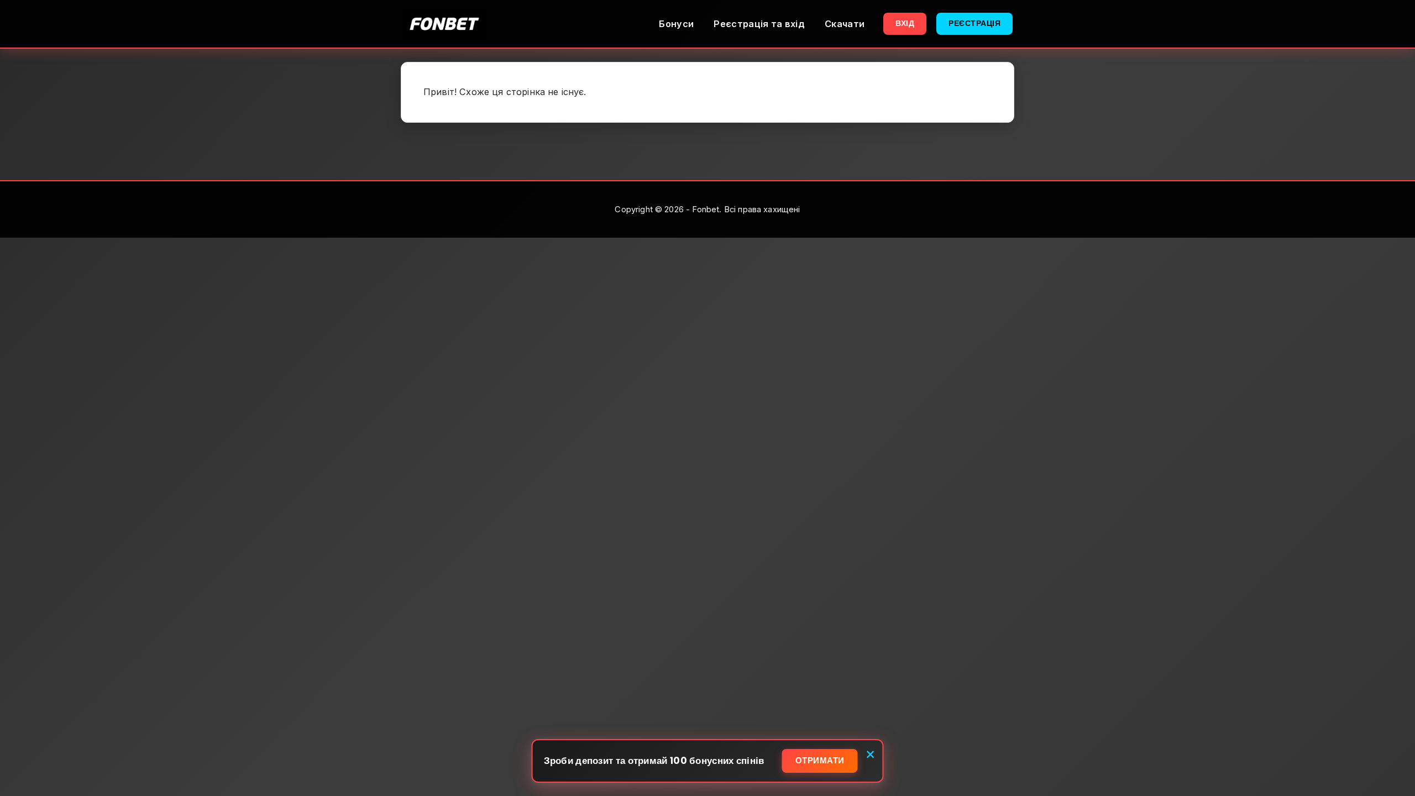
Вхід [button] (904, 23)
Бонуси (676, 23)
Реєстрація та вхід (759, 23)
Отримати (820, 760)
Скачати (844, 23)
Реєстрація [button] (974, 23)
